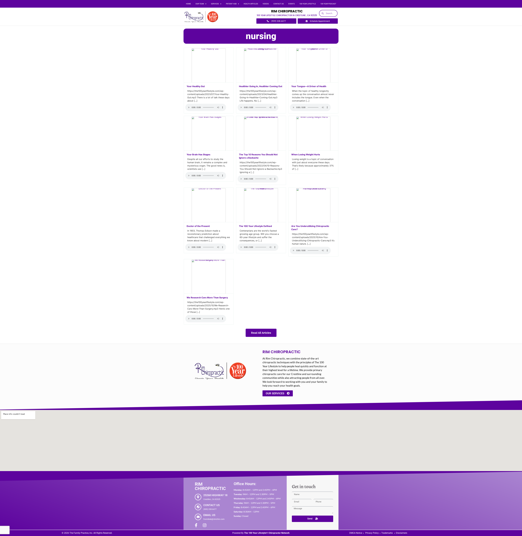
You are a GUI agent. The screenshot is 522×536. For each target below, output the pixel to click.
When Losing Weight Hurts (306, 154)
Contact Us (278, 4)
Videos (266, 4)
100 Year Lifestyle (307, 4)
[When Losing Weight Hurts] (313, 149)
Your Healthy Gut (196, 86)
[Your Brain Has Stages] (209, 149)
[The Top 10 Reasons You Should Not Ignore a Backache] (261, 149)
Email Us (209, 515)
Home (188, 4)
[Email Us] (198, 517)
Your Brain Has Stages (198, 154)
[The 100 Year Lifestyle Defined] (261, 221)
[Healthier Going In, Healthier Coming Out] (261, 81)
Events (291, 4)
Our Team (199, 4)
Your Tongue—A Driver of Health (308, 86)
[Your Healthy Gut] (209, 81)
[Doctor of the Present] (209, 221)
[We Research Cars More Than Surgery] (209, 293)
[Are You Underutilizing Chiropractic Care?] (313, 221)
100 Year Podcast (328, 4)
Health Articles (251, 4)
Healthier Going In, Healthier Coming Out (260, 86)
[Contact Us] (198, 507)
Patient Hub (231, 4)
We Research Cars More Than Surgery (207, 297)
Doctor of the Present (198, 226)
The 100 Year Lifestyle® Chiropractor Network (267, 533)
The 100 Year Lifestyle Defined (255, 226)
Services (215, 4)
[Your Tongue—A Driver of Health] (313, 81)
